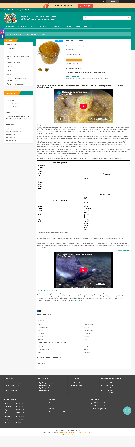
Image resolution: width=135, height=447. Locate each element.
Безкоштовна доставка (73, 68)
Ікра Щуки (26, 34)
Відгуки (87, 26)
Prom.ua (77, 430)
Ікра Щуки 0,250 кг (108, 393)
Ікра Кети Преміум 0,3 (15, 385)
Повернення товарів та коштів (16, 84)
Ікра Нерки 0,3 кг (108, 390)
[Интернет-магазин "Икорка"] (10, 18)
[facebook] (38, 311)
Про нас (43, 26)
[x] (40, 311)
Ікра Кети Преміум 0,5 (15, 383)
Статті (9, 74)
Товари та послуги (26, 26)
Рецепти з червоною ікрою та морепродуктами (16, 79)
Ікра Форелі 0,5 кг (76, 383)
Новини (9, 70)
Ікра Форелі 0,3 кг (76, 385)
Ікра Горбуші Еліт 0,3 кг (46, 385)
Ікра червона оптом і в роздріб (47, 290)
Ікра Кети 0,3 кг (12, 390)
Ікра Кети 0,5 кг (12, 388)
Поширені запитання (13, 62)
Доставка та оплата (71, 26)
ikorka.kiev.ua (77, 300)
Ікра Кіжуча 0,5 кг (108, 383)
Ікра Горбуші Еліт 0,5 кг (46, 383)
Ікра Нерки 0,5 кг (108, 388)
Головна (10, 26)
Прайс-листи (11, 48)
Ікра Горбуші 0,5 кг (45, 388)
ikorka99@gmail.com (14, 131)
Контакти (55, 26)
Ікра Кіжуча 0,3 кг (108, 385)
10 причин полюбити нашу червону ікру (18, 57)
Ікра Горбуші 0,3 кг (45, 390)
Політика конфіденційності (84, 432)
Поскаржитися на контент (67, 432)
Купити (74, 60)
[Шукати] (129, 18)
